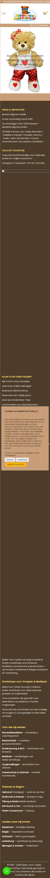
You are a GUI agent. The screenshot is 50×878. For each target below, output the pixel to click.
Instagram (7, 163)
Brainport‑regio (35, 796)
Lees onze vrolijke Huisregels (16, 386)
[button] (7, 871)
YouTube (40, 163)
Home (33, 25)
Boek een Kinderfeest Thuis (16, 399)
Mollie (23, 114)
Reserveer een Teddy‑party (16, 395)
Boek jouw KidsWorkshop (15, 390)
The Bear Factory (32, 134)
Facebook (20, 163)
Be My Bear (23, 138)
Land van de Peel (35, 792)
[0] (44, 13)
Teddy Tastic (9, 138)
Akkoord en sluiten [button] (15, 464)
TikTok (30, 163)
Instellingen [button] (22, 459)
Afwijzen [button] (9, 459)
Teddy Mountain (33, 131)
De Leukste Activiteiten (31, 141)
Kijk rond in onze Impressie (15, 381)
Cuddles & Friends (12, 134)
